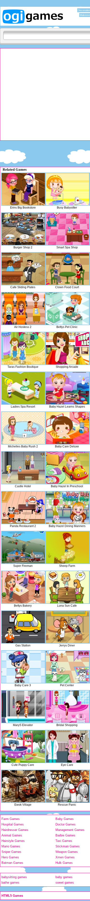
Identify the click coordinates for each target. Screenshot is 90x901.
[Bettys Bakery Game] (23, 587)
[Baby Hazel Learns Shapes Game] (67, 388)
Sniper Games (11, 852)
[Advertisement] (45, 95)
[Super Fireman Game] (23, 547)
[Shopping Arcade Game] (67, 348)
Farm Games (10, 819)
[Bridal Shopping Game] (67, 706)
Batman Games (12, 863)
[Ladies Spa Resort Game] (23, 388)
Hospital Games (12, 824)
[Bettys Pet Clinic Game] (67, 308)
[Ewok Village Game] (23, 786)
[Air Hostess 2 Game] (23, 308)
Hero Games (10, 857)
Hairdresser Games (14, 830)
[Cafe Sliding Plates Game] (23, 268)
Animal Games (11, 835)
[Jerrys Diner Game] (67, 627)
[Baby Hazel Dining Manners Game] (67, 507)
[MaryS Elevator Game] (23, 706)
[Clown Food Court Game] (67, 268)
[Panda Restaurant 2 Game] (23, 507)
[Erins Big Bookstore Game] (23, 189)
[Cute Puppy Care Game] (23, 746)
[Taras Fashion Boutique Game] (23, 348)
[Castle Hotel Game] (23, 467)
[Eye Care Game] (67, 746)
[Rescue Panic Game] (67, 786)
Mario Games (10, 846)
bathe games (10, 882)
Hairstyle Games (13, 841)
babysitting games (14, 877)
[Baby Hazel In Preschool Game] (67, 467)
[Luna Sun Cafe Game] (67, 587)
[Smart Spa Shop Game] (67, 229)
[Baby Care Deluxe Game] (67, 428)
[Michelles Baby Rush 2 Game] (23, 428)
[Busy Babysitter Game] (67, 189)
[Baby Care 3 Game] (23, 666)
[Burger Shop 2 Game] (23, 229)
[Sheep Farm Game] (67, 547)
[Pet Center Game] (67, 666)
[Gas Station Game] (23, 627)
